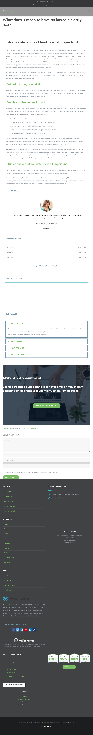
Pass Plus (24, 696)
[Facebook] (13, 629)
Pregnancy (7, 548)
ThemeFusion (45, 722)
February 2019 (9, 496)
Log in (6, 575)
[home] (16, 598)
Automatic (24, 702)
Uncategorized (9, 558)
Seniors (6, 553)
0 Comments (33, 428)
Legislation (7, 543)
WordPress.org (9, 590)
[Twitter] (17, 629)
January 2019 (8, 501)
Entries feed (8, 580)
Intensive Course (24, 699)
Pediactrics (10, 666)
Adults (22, 428)
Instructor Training (24, 705)
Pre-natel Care (11, 673)
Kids (5, 538)
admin (6, 428)
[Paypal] (34, 629)
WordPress (71, 722)
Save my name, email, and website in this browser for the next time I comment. (32, 472)
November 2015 (9, 511)
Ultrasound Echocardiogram (15, 676)
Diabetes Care (11, 669)
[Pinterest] (26, 629)
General (6, 529)
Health (26, 428)
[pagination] (44, 228)
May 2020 (7, 492)
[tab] (46, 323)
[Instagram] (21, 629)
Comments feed (9, 585)
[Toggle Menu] (89, 11)
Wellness (7, 562)
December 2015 (9, 506)
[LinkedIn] (30, 629)
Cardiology (10, 662)
